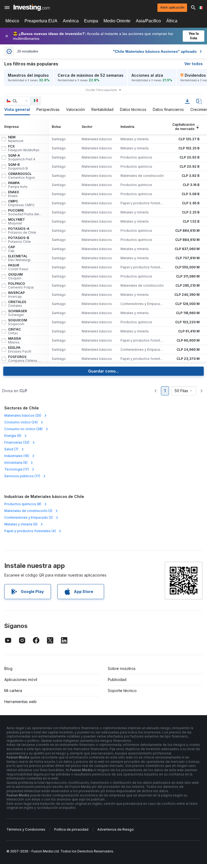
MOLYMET (16, 221)
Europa (91, 21)
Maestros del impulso (28, 75)
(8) (22, 504)
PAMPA (17, 185)
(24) (21, 422)
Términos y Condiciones (25, 829)
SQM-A (21, 157)
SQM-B (18, 166)
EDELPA (19, 349)
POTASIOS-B (19, 240)
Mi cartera (13, 690)
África (171, 21)
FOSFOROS (25, 359)
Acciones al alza (147, 75)
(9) (15, 463)
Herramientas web (20, 701)
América (71, 21)
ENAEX (13, 194)
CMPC (21, 203)
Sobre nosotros (122, 668)
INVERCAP (16, 294)
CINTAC (14, 331)
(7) (11, 449)
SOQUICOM (17, 322)
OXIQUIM (15, 276)
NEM (15, 139)
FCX (23, 148)
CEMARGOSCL (21, 176)
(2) (28, 511)
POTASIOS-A (22, 230)
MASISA (14, 340)
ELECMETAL (19, 258)
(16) (16, 456)
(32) (16, 442)
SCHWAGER (17, 313)
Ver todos (193, 63)
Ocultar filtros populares (101, 90)
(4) (30, 531)
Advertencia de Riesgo (115, 829)
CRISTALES (17, 304)
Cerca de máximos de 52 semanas (90, 75)
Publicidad (117, 679)
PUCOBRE (25, 212)
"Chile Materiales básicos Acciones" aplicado (155, 51)
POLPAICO (21, 285)
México (12, 21)
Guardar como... (103, 371)
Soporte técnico (122, 690)
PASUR (18, 267)
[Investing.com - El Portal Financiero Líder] (31, 7)
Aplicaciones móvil (20, 679)
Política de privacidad (71, 829)
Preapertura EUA (41, 21)
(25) (22, 415)
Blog (8, 668)
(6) (12, 436)
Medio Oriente (117, 21)
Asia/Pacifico (148, 21)
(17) (16, 469)
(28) (23, 429)
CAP (11, 249)
